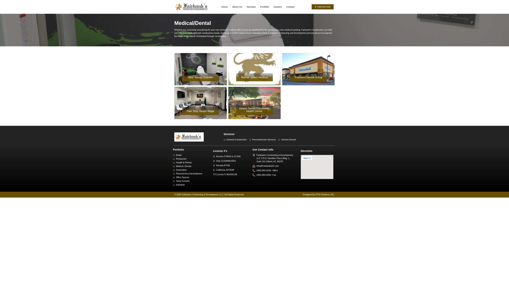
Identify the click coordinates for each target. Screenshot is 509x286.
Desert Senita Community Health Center (254, 110)
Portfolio (264, 7)
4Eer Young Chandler (200, 77)
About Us (237, 7)
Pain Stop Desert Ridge (200, 111)
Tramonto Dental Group (308, 77)
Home (224, 7)
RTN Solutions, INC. (325, 194)
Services (251, 7)
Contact (290, 7)
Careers (277, 7)
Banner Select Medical (254, 77)
